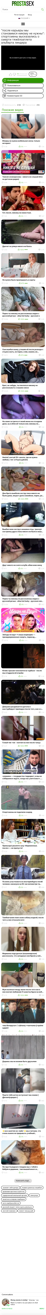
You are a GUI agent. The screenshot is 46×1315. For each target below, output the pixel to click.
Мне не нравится (14, 74)
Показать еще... (23, 1181)
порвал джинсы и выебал (32, 1188)
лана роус (34, 1195)
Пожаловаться (13, 85)
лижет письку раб (26, 1211)
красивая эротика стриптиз (13, 1191)
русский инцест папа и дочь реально (17, 1207)
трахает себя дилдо (10, 1188)
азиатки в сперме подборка (14, 1199)
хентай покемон (9, 1211)
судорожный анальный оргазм (15, 1195)
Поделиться (12, 90)
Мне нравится (10, 74)
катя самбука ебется (11, 1203)
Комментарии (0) (14, 96)
